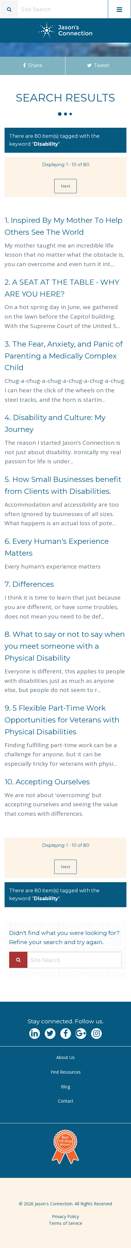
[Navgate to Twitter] (50, 1033)
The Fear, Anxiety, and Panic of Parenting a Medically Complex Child (64, 356)
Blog (65, 1086)
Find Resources (66, 1072)
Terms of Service (65, 1223)
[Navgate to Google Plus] (81, 1033)
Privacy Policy (65, 1216)
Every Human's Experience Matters (57, 547)
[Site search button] (9, 9)
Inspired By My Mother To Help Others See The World (63, 226)
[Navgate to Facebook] (65, 1033)
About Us (65, 1057)
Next (65, 186)
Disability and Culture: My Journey (55, 423)
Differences (29, 584)
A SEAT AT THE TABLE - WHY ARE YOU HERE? (62, 288)
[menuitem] (65, 1057)
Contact (65, 1101)
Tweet (101, 65)
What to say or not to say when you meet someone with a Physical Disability (65, 646)
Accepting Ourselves (47, 781)
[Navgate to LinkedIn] (34, 1033)
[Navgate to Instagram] (96, 1033)
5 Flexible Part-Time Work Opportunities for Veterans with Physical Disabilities (62, 720)
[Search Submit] (18, 960)
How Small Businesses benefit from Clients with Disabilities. (63, 485)
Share (34, 65)
